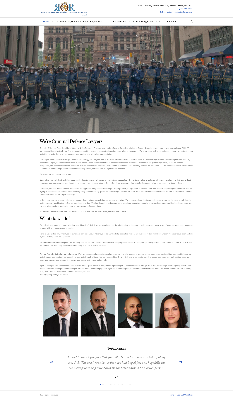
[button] (41, 311)
